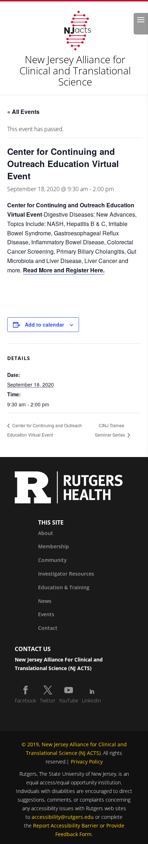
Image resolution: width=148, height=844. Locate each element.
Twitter (47, 700)
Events (46, 614)
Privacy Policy (87, 761)
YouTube (68, 700)
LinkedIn (91, 700)
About (45, 533)
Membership (53, 546)
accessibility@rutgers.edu (63, 816)
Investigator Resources (66, 573)
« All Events (23, 111)
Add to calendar (44, 324)
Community (52, 560)
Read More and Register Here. (64, 270)
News (44, 601)
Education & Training (63, 587)
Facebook (25, 700)
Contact (47, 627)
